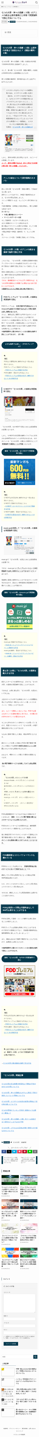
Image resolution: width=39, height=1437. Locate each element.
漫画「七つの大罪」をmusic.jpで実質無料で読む (19, 594)
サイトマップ (19, 1431)
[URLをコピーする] (35, 1151)
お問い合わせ (32, 1428)
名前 (6, 1316)
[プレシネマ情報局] (19, 2)
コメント (7, 1292)
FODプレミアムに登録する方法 (17, 370)
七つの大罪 (16, 1142)
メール (6, 1323)
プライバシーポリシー (15, 1428)
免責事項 (5, 1428)
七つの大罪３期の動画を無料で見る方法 (17, 1063)
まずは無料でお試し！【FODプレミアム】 (19, 345)
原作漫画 (12, 21)
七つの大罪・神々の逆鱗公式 (22, 127)
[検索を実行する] (35, 1357)
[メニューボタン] (2, 2)
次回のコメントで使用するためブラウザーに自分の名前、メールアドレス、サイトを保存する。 (20, 1337)
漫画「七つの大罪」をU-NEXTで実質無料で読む (19, 452)
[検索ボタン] (36, 2)
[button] (4, 1151)
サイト (5, 1329)
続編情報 (23, 1142)
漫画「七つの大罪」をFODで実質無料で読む (19, 959)
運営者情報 (25, 1428)
